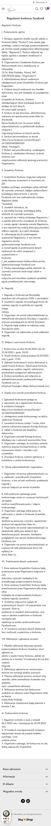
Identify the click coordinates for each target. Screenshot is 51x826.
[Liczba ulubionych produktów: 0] (41, 8)
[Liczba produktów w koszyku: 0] (46, 8)
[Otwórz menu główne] (3, 8)
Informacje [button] (9, 776)
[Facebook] (23, 801)
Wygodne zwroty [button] (12, 791)
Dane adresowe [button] (12, 769)
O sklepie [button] (8, 784)
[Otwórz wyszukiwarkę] (37, 8)
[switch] (6, 821)
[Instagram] (28, 801)
